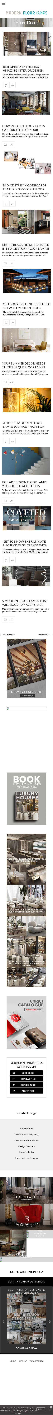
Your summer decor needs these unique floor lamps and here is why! (23, 367)
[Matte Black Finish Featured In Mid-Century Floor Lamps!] (26, 222)
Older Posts (9, 634)
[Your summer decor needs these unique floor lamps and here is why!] (26, 340)
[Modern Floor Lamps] (7, 7)
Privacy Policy (36, 1361)
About (13, 1361)
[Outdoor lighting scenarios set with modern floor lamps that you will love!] (27, 281)
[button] (50, 1322)
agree (41, 1409)
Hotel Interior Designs (26, 1158)
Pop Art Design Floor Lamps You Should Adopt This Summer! (24, 485)
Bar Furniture (26, 1128)
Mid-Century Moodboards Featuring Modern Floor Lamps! (24, 189)
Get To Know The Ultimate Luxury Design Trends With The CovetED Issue (25, 545)
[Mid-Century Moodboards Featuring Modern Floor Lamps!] (27, 162)
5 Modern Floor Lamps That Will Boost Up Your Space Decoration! (25, 604)
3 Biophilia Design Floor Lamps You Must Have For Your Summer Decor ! (23, 426)
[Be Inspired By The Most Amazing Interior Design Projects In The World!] (27, 44)
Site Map (23, 1361)
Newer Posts (44, 634)
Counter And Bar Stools (26, 1140)
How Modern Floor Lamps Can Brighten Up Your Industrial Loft (23, 129)
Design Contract (26, 1146)
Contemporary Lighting (26, 1134)
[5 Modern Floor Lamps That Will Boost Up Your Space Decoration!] (26, 576)
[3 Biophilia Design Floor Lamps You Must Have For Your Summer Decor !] (27, 400)
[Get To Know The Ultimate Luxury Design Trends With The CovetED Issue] (27, 518)
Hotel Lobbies (26, 1152)
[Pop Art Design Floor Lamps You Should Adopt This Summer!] (26, 461)
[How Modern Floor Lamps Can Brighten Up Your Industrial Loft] (26, 103)
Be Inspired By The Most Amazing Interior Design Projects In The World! (23, 70)
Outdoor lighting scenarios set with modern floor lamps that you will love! (26, 307)
